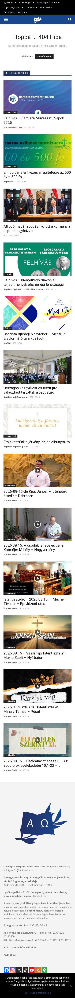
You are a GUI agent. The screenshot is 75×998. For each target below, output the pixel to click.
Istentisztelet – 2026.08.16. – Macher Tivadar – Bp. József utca (34, 601)
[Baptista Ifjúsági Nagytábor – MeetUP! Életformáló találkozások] (37, 313)
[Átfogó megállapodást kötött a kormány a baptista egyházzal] (37, 205)
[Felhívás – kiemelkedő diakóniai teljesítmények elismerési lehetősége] (37, 259)
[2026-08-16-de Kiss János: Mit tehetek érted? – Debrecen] (37, 470)
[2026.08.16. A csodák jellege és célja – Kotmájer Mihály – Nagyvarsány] (37, 524)
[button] (70, 19)
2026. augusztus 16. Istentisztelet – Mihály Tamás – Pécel (32, 709)
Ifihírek (8, 328)
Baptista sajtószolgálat (15, 397)
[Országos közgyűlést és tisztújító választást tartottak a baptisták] (37, 367)
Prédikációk (10, 485)
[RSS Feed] (38, 970)
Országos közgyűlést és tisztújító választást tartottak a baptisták (30, 390)
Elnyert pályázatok (12, 7)
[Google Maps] (44, 970)
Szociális (8, 274)
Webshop (22, 12)
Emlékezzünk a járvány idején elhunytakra (36, 442)
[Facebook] (6, 970)
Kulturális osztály (12, 127)
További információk (40, 992)
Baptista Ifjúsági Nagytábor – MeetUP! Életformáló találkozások (34, 336)
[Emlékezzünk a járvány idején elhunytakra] (37, 421)
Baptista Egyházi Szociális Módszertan (23, 289)
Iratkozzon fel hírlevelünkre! (20, 947)
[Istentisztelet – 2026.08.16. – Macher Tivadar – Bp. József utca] (37, 578)
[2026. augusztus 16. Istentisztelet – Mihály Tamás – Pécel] (37, 686)
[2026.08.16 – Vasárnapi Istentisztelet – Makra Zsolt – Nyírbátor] (37, 632)
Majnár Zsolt (10, 500)
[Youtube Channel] (32, 970)
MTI (5, 235)
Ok (25, 992)
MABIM (7, 343)
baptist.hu (8, 181)
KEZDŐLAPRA (44, 57)
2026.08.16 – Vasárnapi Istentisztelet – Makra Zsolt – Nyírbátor (35, 655)
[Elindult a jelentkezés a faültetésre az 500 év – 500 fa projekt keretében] (37, 151)
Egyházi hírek (10, 112)
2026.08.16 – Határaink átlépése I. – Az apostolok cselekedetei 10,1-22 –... (35, 763)
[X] (19, 970)
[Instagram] (13, 970)
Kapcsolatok (9, 12)
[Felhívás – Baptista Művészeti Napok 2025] (37, 97)
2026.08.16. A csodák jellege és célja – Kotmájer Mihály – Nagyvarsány (35, 547)
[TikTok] (25, 970)
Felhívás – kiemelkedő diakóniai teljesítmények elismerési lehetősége (33, 282)
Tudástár (30, 7)
